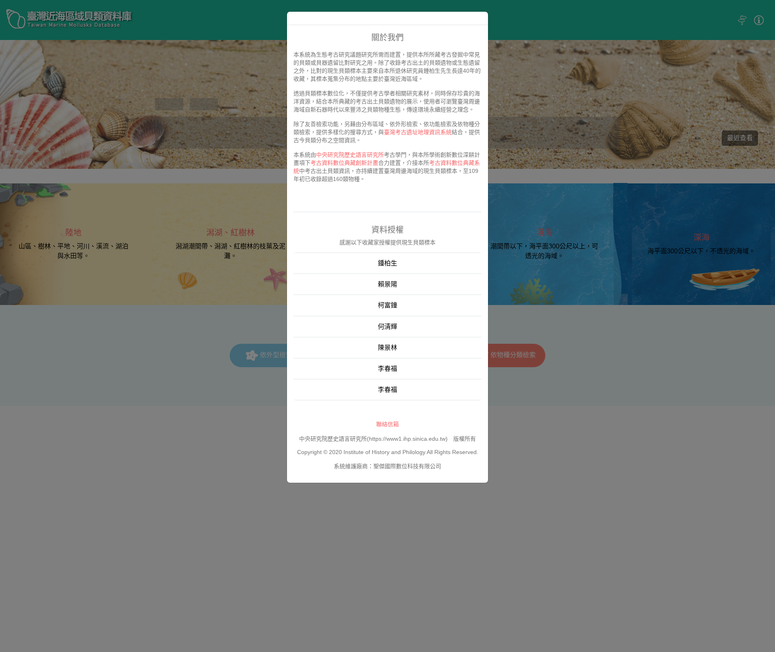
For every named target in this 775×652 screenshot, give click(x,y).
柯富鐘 (387, 305)
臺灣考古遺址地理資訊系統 (418, 132)
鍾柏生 (387, 263)
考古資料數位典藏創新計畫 (344, 163)
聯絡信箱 (387, 424)
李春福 (387, 368)
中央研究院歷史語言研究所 (350, 154)
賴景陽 (387, 284)
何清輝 (387, 326)
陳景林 (387, 347)
